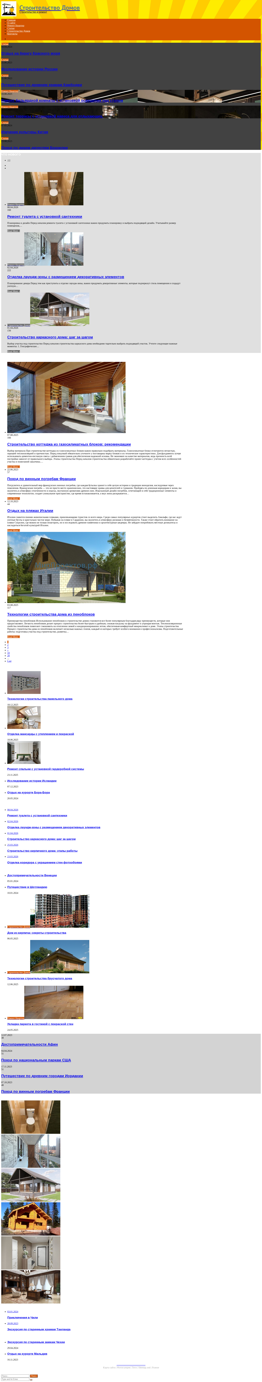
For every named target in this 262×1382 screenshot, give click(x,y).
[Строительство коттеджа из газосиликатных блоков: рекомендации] (95, 398)
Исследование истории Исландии (32, 780)
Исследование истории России (29, 69)
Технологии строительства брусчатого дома (39, 978)
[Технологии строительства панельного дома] (95, 682)
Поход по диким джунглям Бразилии (34, 148)
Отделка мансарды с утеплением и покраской (40, 734)
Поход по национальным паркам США (36, 1060)
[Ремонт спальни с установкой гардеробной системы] (95, 752)
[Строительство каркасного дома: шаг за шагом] (92, 1185)
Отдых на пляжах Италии (30, 511)
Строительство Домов (18, 31)
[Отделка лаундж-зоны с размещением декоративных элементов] (92, 1151)
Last (9, 661)
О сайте (11, 23)
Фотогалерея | (124, 1367)
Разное (155, 1367)
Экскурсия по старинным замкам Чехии (36, 1342)
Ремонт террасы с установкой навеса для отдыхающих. (52, 116)
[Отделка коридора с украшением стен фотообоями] (92, 1253)
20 (8, 655)
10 (8, 653)
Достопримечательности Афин (29, 1044)
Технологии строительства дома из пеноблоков (51, 614)
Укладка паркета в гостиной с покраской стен (40, 1024)
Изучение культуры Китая (24, 132)
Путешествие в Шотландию (27, 887)
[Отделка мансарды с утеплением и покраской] (95, 717)
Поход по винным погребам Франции (41, 479)
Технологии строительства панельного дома (39, 698)
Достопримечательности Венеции (32, 875)
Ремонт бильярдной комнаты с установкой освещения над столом (62, 100)
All (8, 160)
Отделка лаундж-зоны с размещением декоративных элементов (65, 277)
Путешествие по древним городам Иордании (42, 1076)
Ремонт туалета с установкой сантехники (44, 216)
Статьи (11, 28)
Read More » (13, 231)
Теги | (135, 1367)
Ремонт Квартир (15, 25)
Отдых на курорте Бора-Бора (28, 792)
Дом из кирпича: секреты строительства (36, 932)
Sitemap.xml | (145, 1367)
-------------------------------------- (131, 1365)
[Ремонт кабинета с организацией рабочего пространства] (92, 1287)
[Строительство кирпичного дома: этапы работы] (92, 1219)
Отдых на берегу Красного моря (30, 53)
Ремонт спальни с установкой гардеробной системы (45, 769)
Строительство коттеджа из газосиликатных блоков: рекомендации (69, 444)
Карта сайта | (110, 1367)
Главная (11, 20)
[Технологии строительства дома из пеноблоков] (95, 568)
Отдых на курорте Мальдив (27, 1353)
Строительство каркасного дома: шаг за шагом (50, 337)
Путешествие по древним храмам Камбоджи (41, 85)
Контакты (12, 33)
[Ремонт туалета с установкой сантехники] (92, 1117)
